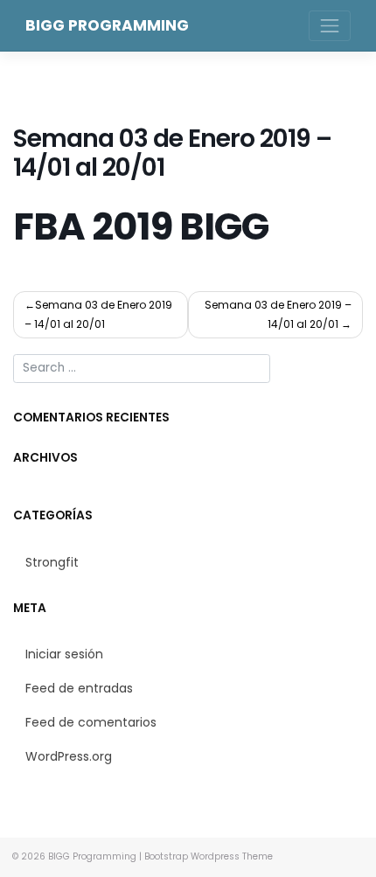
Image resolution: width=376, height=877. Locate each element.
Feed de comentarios (91, 722)
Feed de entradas (79, 688)
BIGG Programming (107, 25)
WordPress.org (68, 756)
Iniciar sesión (64, 654)
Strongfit (52, 562)
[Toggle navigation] (330, 25)
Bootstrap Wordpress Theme (208, 856)
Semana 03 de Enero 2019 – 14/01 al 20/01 (98, 314)
